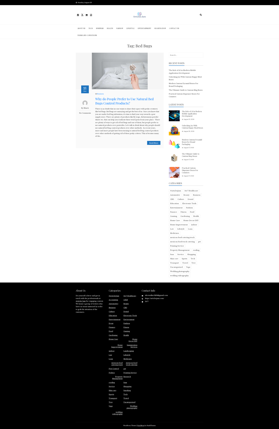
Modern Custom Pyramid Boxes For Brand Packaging (192, 142)
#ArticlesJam (175, 191)
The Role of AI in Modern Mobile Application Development (192, 113)
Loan (190, 229)
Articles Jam (81, 301)
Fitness (183, 212)
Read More (153, 143)
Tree (193, 263)
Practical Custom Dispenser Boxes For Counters (190, 170)
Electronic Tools (189, 203)
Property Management (180, 250)
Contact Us (174, 28)
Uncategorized (176, 267)
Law (172, 229)
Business (100, 28)
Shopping (191, 254)
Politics (112, 373)
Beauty (187, 195)
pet (199, 242)
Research (127, 377)
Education (174, 203)
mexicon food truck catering (182, 242)
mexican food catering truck (182, 237)
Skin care (174, 259)
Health (110, 28)
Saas (172, 254)
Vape (188, 267)
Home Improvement (179, 225)
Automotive (175, 195)
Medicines (174, 233)
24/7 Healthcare (191, 191)
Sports (184, 259)
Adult (125, 300)
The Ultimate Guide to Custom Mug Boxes (186, 90)
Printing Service (177, 246)
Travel (185, 263)
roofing (196, 250)
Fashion (119, 28)
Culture (181, 199)
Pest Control (114, 369)
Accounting (113, 300)
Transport (174, 263)
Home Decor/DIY (190, 220)
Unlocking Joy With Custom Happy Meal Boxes (192, 126)
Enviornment (128, 319)
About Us (81, 28)
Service (180, 254)
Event (111, 323)
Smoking (127, 390)
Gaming (173, 216)
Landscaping (128, 351)
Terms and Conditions (87, 35)
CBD (172, 199)
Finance (173, 212)
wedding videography (179, 276)
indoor (194, 225)
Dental (190, 199)
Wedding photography (179, 271)
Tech (90, 28)
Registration (160, 28)
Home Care (175, 220)
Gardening (185, 216)
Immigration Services (132, 346)
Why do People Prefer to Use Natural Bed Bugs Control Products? (124, 101)
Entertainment (144, 28)
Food (192, 212)
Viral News (140, 425)
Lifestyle (130, 28)
